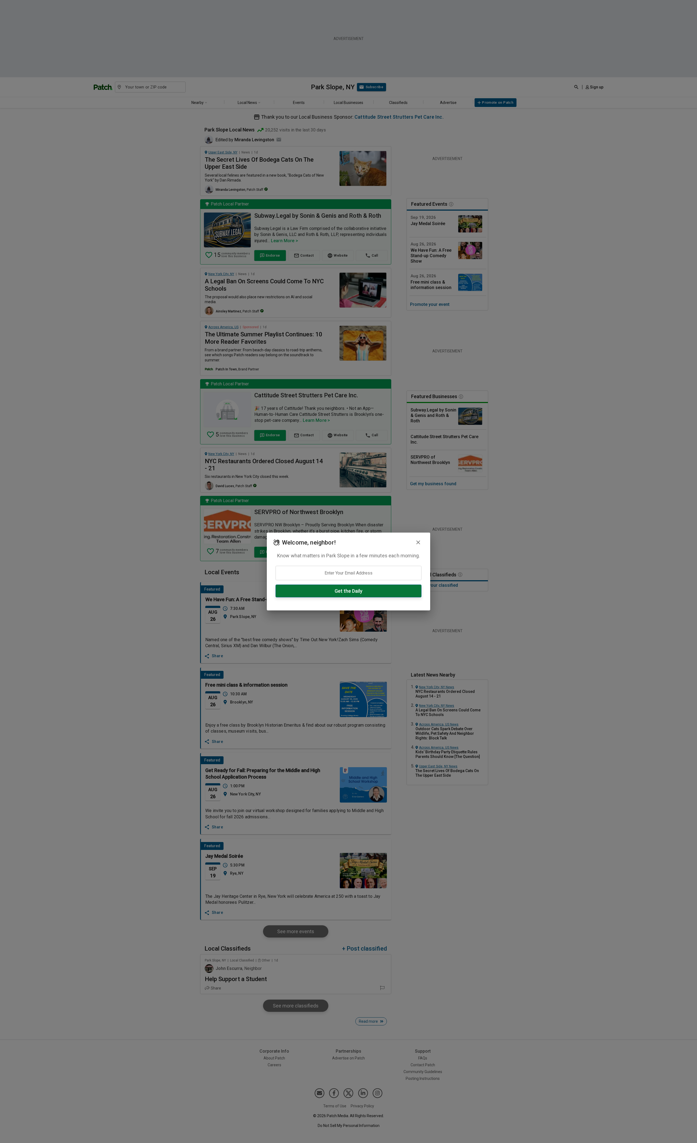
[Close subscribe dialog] (418, 542)
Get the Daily (348, 591)
